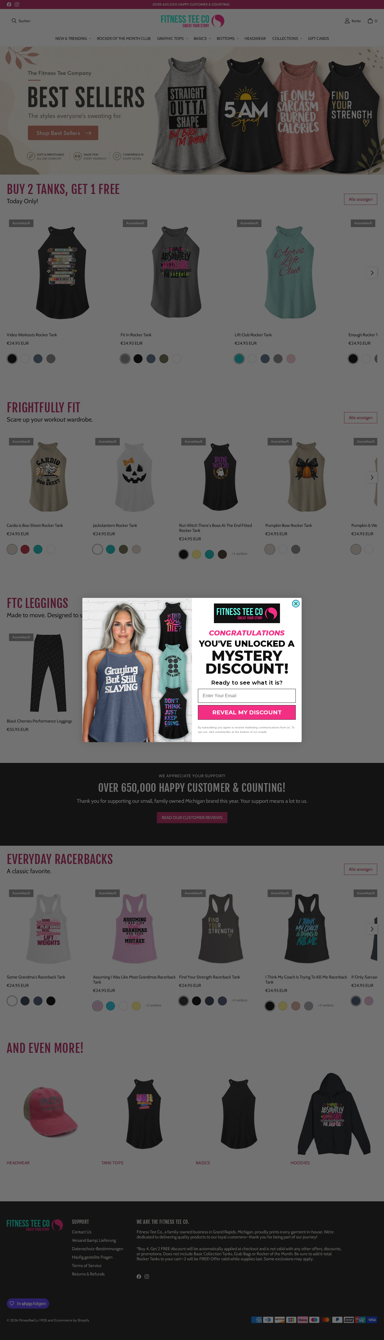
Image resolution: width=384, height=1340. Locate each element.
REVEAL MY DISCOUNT (247, 712)
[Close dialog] (295, 603)
